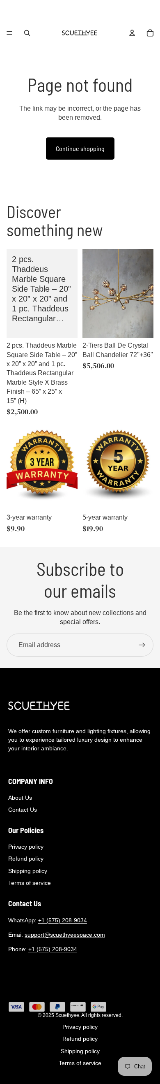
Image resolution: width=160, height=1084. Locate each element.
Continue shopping (80, 148)
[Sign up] (142, 645)
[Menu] (9, 32)
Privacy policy (25, 846)
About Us (20, 797)
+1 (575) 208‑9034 (62, 920)
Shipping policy (27, 871)
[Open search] (27, 33)
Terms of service (29, 883)
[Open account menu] (132, 33)
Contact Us (22, 809)
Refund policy (25, 858)
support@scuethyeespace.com (65, 934)
